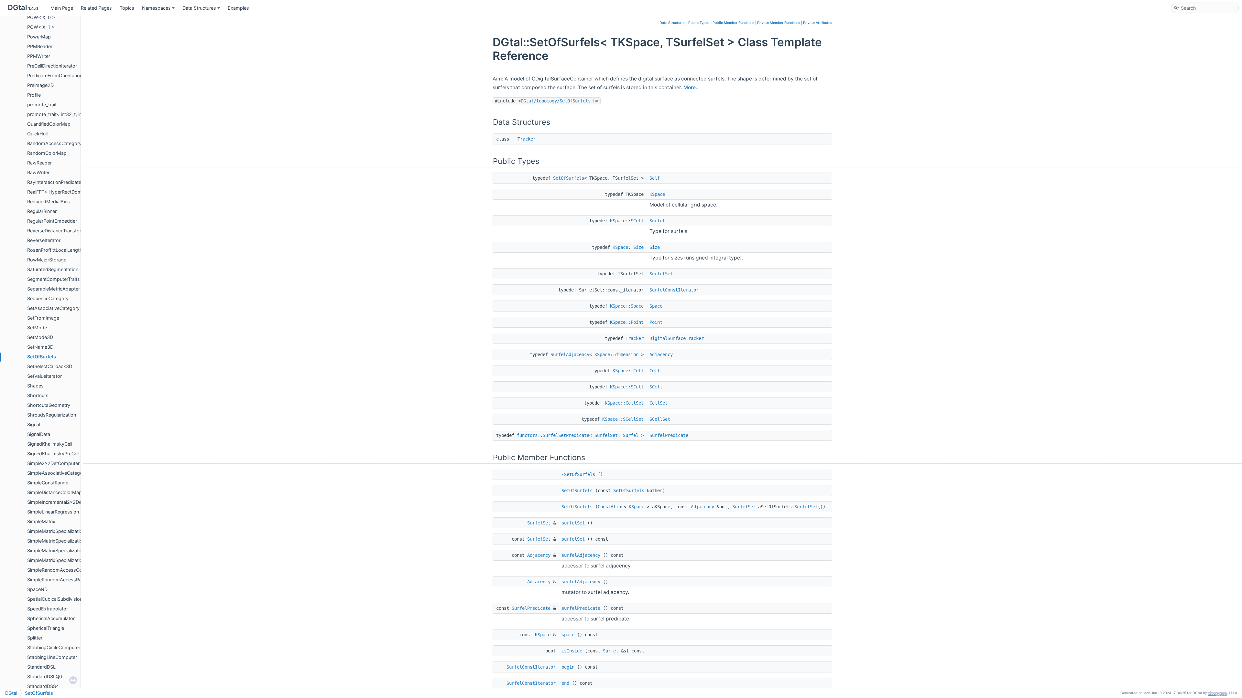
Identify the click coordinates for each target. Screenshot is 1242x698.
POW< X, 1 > (40, 27)
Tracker (527, 139)
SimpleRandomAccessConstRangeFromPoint (76, 570)
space (567, 634)
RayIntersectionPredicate (54, 182)
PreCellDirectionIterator (52, 66)
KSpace (657, 194)
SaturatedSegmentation (52, 269)
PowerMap (39, 36)
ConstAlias (611, 506)
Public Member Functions (733, 23)
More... (691, 87)
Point (655, 322)
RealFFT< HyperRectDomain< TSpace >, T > (75, 192)
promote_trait (42, 104)
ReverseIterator (43, 240)
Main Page (61, 8)
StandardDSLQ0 (44, 676)
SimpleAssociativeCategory (57, 473)
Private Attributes (817, 23)
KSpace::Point (627, 322)
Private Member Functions (778, 23)
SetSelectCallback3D (49, 366)
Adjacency (661, 354)
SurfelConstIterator (674, 289)
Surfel (657, 220)
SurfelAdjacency (569, 354)
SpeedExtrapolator (47, 608)
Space (655, 306)
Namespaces (156, 8)
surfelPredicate (580, 608)
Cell (654, 370)
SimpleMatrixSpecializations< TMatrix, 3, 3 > (75, 560)
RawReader (39, 162)
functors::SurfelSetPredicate (553, 435)
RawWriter (38, 172)
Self (654, 178)
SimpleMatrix (41, 521)
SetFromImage (43, 318)
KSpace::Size (628, 247)
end (565, 683)
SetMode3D (40, 337)
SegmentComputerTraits (53, 279)
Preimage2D (40, 85)
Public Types (699, 23)
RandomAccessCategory (54, 143)
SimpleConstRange (47, 482)
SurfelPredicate (668, 435)
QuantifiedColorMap (49, 124)
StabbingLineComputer (52, 657)
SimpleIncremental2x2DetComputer (66, 502)
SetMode (37, 327)
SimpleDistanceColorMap (54, 492)
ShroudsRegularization (51, 415)
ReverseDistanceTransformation (61, 230)
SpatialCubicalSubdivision (54, 599)
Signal (33, 424)
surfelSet (573, 522)
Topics (127, 8)
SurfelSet (661, 273)
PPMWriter (38, 56)
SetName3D (40, 347)
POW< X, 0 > (41, 17)
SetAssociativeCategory (53, 308)
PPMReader (39, 46)
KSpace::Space (627, 306)
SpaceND (37, 589)
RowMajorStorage (46, 259)
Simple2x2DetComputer (53, 463)
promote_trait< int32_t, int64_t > (62, 114)
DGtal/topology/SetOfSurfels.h (558, 100)
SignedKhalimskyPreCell (53, 453)
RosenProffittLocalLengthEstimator (65, 250)
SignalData (38, 434)
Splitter (34, 637)
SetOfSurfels (41, 356)
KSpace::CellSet (624, 403)
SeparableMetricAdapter (53, 288)
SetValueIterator (44, 376)
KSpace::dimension (616, 354)
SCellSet (659, 419)
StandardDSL (41, 667)
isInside (571, 650)
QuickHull (37, 133)
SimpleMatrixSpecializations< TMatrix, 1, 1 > (74, 541)
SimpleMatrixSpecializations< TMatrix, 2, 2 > (75, 550)
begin (567, 667)
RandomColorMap (47, 153)
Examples (238, 8)
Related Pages (96, 8)
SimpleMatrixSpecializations (57, 531)
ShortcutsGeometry (48, 405)
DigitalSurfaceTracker (676, 338)
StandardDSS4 (43, 686)
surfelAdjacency (580, 555)
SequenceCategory (48, 298)
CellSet (658, 403)
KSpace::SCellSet (623, 419)
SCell (655, 386)
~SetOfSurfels (578, 474)
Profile (34, 95)
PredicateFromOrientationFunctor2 (64, 75)
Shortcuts (38, 395)
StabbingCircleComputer (53, 647)
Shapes (35, 385)
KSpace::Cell (628, 370)
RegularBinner (42, 211)
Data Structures (199, 8)
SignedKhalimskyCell (49, 444)
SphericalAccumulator (51, 618)
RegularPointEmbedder (52, 221)
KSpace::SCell (627, 220)
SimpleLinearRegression (53, 511)
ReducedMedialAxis (48, 201)
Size (654, 247)
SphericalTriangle (45, 628)
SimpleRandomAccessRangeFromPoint (69, 579)
